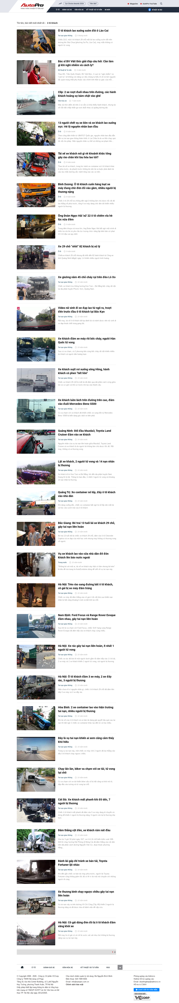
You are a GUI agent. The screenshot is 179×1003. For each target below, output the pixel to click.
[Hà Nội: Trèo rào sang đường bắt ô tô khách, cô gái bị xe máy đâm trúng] (36, 595)
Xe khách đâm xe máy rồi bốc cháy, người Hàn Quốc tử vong (86, 340)
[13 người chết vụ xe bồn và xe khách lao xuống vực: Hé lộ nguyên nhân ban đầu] (36, 134)
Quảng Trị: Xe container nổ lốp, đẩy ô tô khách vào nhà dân (86, 494)
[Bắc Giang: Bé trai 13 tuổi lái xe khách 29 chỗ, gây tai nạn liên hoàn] (36, 534)
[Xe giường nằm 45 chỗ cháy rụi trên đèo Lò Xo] (36, 288)
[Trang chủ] (22, 967)
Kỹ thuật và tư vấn (94, 10)
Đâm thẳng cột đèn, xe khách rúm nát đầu (84, 830)
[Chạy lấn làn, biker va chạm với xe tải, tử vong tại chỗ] (36, 780)
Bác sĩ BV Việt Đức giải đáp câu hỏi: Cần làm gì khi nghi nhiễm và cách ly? (85, 63)
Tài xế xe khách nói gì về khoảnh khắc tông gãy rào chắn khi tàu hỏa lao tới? (84, 155)
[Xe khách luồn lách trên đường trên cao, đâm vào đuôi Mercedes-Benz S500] (36, 411)
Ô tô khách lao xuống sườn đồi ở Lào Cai (83, 30)
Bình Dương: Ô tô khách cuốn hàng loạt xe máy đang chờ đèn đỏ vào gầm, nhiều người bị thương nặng (87, 188)
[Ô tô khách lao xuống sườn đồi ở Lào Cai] (36, 41)
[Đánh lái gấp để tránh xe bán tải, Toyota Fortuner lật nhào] (36, 872)
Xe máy (107, 10)
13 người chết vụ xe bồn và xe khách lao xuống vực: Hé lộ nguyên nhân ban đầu (87, 124)
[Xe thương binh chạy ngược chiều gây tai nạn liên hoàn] (36, 903)
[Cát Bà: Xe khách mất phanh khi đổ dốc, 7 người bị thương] (36, 810)
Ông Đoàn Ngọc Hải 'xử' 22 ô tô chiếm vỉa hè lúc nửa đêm (85, 217)
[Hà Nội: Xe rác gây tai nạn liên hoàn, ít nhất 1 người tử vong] (36, 657)
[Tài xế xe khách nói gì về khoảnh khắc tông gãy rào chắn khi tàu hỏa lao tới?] (36, 164)
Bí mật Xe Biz (157, 10)
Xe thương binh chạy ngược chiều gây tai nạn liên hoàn (86, 893)
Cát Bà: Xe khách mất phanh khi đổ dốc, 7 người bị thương (84, 801)
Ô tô (58, 10)
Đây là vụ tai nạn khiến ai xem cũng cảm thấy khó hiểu (86, 739)
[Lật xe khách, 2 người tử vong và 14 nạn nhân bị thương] (36, 472)
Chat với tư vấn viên (147, 990)
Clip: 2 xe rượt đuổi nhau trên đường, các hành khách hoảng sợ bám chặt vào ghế (87, 93)
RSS (108, 967)
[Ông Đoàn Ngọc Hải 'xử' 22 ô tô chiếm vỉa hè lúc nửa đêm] (36, 227)
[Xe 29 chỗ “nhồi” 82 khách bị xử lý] (36, 257)
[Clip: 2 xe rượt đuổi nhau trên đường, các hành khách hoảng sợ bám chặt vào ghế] (36, 103)
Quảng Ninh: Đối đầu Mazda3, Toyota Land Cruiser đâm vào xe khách (84, 432)
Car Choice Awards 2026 (74, 4)
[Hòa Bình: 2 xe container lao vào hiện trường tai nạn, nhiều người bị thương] (36, 718)
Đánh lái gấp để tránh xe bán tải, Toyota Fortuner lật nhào (82, 862)
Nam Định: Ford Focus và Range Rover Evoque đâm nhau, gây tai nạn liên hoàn (87, 617)
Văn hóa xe (79, 10)
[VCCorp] (142, 997)
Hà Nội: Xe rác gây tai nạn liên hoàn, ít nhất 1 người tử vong (86, 647)
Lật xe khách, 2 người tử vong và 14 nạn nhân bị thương (86, 463)
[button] (120, 967)
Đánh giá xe (67, 10)
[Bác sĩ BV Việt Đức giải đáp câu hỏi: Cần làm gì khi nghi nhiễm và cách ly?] (36, 72)
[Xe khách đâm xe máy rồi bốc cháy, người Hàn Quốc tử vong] (36, 349)
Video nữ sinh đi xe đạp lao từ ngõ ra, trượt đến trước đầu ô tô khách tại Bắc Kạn (84, 309)
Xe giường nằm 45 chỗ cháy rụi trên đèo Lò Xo (87, 277)
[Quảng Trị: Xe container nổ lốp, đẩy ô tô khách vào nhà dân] (36, 503)
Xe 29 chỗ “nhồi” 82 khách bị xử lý (79, 246)
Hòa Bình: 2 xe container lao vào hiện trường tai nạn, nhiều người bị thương (85, 709)
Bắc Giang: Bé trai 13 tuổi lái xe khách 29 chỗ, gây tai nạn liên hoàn (86, 524)
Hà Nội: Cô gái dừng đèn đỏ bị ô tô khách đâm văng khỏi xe (87, 924)
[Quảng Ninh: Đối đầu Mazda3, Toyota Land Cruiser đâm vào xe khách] (36, 442)
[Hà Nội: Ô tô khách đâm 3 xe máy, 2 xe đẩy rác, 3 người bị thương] (36, 687)
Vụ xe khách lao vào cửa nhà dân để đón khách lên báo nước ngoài (83, 555)
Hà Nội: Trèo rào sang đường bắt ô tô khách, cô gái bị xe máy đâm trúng (85, 586)
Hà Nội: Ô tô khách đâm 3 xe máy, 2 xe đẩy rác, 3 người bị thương (84, 678)
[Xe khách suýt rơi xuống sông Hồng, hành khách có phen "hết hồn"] (36, 380)
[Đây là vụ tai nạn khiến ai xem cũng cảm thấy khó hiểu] (36, 749)
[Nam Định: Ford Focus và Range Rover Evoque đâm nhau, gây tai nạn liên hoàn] (36, 626)
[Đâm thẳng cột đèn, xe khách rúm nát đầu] (36, 841)
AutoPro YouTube (150, 4)
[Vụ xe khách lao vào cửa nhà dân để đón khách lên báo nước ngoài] (36, 565)
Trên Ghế (93, 4)
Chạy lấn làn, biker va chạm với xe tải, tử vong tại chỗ (86, 770)
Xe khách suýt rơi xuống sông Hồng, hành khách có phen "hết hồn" (83, 371)
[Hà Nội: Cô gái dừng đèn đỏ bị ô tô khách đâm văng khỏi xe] (36, 933)
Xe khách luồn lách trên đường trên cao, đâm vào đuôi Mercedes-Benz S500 (86, 401)
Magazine (134, 4)
